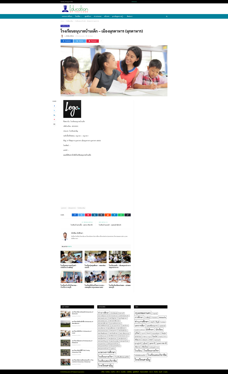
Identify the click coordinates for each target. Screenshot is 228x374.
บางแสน (165, 372)
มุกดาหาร (63, 208)
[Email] (54, 124)
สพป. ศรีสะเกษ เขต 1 (125, 333)
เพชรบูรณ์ (152, 347)
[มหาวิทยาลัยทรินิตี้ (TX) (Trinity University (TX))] (65, 352)
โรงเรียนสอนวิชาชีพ (107, 360)
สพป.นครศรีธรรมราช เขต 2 (115, 323)
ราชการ (151, 372)
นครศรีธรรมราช (152, 326)
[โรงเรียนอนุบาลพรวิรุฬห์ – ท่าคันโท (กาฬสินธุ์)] (71, 257)
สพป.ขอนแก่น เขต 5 (102, 318)
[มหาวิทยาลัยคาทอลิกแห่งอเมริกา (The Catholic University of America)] (65, 362)
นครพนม (163, 322)
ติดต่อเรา (130, 16)
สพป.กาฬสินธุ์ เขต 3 (102, 315)
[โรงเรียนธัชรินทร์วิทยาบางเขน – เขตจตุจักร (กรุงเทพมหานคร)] (96, 277)
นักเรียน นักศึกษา (70, 36)
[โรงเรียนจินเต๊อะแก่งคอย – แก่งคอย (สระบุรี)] (120, 277)
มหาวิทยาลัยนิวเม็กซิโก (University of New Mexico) (153, 2)
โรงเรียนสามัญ (65, 26)
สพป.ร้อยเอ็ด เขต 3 (114, 333)
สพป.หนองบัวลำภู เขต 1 (103, 341)
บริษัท (102, 372)
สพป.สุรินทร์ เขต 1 (102, 338)
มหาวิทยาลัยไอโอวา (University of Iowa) (81, 332)
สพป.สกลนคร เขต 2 (123, 336)
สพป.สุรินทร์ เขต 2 (113, 338)
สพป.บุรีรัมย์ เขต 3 (121, 328)
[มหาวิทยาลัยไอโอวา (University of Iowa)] (65, 333)
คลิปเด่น (106, 16)
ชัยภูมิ (157, 322)
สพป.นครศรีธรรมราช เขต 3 (104, 325)
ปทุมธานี (143, 333)
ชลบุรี (152, 322)
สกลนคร (145, 340)
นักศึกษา (150, 329)
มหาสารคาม (138, 336)
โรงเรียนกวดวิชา (105, 356)
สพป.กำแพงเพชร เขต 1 (113, 315)
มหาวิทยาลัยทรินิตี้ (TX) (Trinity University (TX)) (81, 351)
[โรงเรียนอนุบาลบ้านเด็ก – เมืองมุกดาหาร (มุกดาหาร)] (114, 70)
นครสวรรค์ (162, 326)
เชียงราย (137, 347)
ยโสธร (144, 336)
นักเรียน (159, 329)
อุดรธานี (152, 343)
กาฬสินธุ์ (147, 317)
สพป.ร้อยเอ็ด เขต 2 (103, 333)
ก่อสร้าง (113, 372)
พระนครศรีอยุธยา (156, 333)
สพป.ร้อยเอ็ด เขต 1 (123, 330)
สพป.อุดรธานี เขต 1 (124, 341)
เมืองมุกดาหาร (72, 208)
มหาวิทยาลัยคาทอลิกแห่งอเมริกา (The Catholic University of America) (82, 361)
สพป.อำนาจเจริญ (114, 341)
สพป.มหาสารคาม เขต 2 (103, 330)
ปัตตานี (148, 333)
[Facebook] (54, 106)
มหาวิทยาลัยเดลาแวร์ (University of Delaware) (82, 341)
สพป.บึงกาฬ (125, 325)
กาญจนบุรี (155, 313)
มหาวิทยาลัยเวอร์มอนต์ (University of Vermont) (82, 312)
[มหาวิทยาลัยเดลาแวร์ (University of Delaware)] (65, 343)
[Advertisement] (134, 9)
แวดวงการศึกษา (67, 16)
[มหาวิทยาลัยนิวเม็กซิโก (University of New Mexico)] (65, 323)
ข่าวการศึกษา (103, 312)
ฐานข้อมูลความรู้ (117, 16)
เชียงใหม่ (145, 347)
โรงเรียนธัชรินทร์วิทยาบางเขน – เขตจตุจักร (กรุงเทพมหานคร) (95, 286)
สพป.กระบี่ (121, 313)
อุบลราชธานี (162, 343)
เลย (158, 347)
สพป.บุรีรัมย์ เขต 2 (112, 328)
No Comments (81, 36)
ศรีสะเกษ (138, 340)
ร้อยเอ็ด (154, 336)
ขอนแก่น (162, 317)
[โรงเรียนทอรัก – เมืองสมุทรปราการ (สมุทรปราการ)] (120, 257)
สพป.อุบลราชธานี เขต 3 (115, 346)
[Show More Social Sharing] (101, 41)
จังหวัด (156, 372)
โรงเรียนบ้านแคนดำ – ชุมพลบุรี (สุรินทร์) (110, 225)
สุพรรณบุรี (157, 340)
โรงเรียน (77, 16)
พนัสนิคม (129, 372)
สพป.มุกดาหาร (113, 330)
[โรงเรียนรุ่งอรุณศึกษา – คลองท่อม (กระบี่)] (96, 257)
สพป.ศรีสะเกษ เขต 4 (113, 336)
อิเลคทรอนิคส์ (144, 372)
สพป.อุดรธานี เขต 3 (102, 343)
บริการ (118, 372)
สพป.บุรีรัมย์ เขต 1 (102, 328)
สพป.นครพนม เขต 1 (103, 320)
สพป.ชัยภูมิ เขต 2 (123, 318)
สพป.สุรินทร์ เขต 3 (123, 338)
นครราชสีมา (140, 325)
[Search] (166, 16)
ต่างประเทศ (97, 16)
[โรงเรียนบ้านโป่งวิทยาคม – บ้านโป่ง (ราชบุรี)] (71, 277)
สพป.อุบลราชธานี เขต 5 (103, 348)
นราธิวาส (142, 330)
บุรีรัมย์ (137, 333)
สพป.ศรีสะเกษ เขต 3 (102, 335)
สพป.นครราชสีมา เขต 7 (103, 323)
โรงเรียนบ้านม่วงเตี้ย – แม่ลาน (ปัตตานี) (82, 225)
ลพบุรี (160, 336)
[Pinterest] (54, 119)
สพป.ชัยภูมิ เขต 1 (113, 318)
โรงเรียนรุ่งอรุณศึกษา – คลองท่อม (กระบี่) (95, 266)
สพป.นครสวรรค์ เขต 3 (116, 325)
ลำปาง (165, 336)
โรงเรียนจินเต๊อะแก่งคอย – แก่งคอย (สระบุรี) (120, 286)
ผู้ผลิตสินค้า (136, 372)
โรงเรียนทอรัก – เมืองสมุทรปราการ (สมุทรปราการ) (120, 266)
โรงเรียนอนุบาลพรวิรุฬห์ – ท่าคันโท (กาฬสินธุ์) (69, 266)
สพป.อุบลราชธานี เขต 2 (103, 346)
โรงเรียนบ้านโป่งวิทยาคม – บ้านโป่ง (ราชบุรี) (69, 286)
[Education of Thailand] (75, 8)
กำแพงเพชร (154, 317)
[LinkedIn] (54, 115)
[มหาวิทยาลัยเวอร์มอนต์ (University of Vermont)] (65, 314)
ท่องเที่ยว (123, 372)
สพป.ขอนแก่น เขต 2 (124, 315)
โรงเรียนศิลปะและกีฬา (122, 357)
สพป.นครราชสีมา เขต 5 (115, 320)
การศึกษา (139, 317)
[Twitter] (54, 110)
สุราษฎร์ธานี (138, 343)
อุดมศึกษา (88, 16)
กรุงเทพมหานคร (143, 312)
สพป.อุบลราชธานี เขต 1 (113, 343)
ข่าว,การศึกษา (142, 321)
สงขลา (151, 340)
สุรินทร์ (145, 343)
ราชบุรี (149, 336)
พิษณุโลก (164, 333)
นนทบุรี (136, 330)
